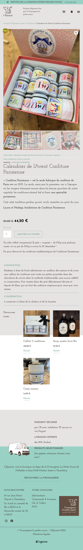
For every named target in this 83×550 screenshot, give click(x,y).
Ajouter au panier (28, 234)
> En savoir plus (70, 2)
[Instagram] (6, 521)
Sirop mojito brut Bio (65, 341)
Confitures (30, 23)
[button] (64, 11)
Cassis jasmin (30, 388)
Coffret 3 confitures (34, 341)
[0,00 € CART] (71, 11)
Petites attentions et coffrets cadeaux (44, 155)
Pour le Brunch (9, 159)
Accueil (6, 23)
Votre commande (42, 490)
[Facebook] (12, 521)
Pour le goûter (23, 159)
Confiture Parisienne (20, 162)
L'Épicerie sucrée (17, 23)
